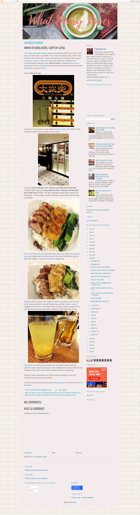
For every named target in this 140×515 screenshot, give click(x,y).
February (94, 331)
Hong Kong (32, 53)
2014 (90, 339)
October (94, 305)
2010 (90, 352)
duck (45, 302)
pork (39, 254)
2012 (90, 345)
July (92, 315)
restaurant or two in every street (36, 61)
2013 (90, 342)
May (92, 322)
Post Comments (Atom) (40, 457)
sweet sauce (54, 256)
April (92, 325)
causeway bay (48, 393)
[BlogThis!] (61, 390)
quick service (31, 395)
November (94, 264)
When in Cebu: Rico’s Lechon (104, 160)
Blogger (73, 502)
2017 (90, 252)
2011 (90, 348)
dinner (54, 393)
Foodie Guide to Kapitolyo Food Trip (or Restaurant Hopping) (105, 145)
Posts (29, 487)
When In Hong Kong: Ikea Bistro (100, 301)
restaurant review (47, 395)
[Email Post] (56, 390)
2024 (90, 229)
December (94, 261)
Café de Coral (40, 393)
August (93, 312)
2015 (90, 258)
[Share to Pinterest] (65, 390)
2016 (90, 255)
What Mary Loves (101, 49)
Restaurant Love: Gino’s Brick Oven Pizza (103, 270)
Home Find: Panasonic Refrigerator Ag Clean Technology (102, 176)
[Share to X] (62, 390)
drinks (30, 365)
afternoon (28, 368)
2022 (90, 236)
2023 (90, 232)
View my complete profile (94, 80)
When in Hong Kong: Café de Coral (101, 273)
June (92, 318)
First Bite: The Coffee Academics (101, 267)
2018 (90, 249)
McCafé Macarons (96, 298)
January (93, 335)
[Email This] (59, 390)
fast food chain (60, 129)
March (93, 328)
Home (53, 453)
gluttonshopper (67, 393)
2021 (90, 239)
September (94, 309)
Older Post (79, 453)
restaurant (38, 395)
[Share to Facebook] (64, 390)
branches (27, 385)
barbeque (44, 254)
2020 (90, 242)
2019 (90, 245)
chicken (30, 254)
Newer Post (28, 453)
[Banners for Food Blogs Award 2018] (36, 470)
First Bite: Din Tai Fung (97, 280)
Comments (30, 491)
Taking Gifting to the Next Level (100, 277)
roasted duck (56, 395)
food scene (41, 53)
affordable (32, 393)
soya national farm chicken (68, 395)
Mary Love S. (90, 395)
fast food (59, 393)
